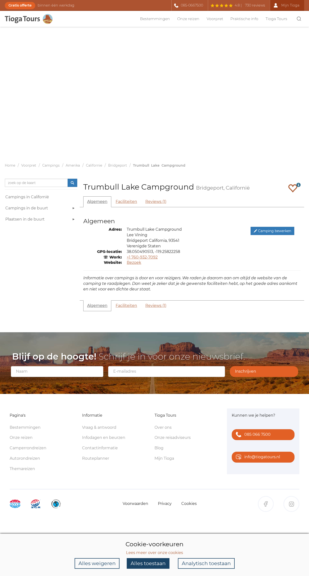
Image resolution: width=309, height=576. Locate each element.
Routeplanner (95, 458)
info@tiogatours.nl (262, 457)
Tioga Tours (276, 18)
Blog (158, 448)
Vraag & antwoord (99, 427)
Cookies (189, 503)
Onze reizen (188, 18)
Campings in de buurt (26, 208)
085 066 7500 (257, 434)
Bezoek (134, 262)
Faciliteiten (126, 201)
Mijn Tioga (164, 458)
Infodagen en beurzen (103, 437)
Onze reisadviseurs (172, 437)
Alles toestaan (148, 563)
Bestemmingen (155, 18)
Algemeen (97, 201)
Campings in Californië (27, 197)
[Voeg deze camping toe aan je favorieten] (293, 188)
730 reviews (255, 5)
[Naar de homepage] (31, 19)
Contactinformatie (100, 448)
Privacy (165, 503)
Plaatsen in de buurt (25, 219)
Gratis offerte (20, 5)
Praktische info (244, 18)
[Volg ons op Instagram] (291, 504)
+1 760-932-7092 (142, 257)
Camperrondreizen (28, 448)
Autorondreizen (25, 458)
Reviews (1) (155, 201)
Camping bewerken (274, 231)
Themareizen (22, 468)
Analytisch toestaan (206, 563)
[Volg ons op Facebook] (266, 504)
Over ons (163, 427)
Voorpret (215, 18)
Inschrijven (245, 371)
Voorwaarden (135, 503)
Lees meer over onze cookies (154, 552)
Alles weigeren (97, 563)
